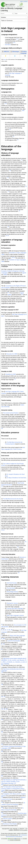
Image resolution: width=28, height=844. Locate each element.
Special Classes (7, 818)
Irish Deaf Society (11, 583)
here (5, 59)
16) (26, 186)
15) (8, 177)
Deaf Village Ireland (12, 591)
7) (22, 110)
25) (8, 292)
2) (17, 39)
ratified (5, 274)
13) (21, 159)
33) (25, 541)
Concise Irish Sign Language (15, 608)
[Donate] (11, 838)
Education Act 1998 (11, 354)
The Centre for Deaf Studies (10, 413)
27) (15, 379)
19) (25, 219)
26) (22, 294)
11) (13, 136)
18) (19, 210)
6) (6, 103)
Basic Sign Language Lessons (15, 615)
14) (10, 170)
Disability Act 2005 (11, 374)
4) (14, 42)
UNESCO (6, 51)
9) (23, 110)
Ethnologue (15, 51)
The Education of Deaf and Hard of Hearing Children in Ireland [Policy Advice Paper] (12, 788)
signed (24, 272)
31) (2, 530)
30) (24, 528)
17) (8, 191)
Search (13, 13)
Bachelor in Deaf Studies (10, 824)
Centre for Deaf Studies (13, 640)
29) (2, 486)
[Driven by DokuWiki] (17, 840)
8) (1, 644)
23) (12, 257)
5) (5, 103)
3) (13, 42)
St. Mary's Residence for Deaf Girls (16, 477)
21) (6, 235)
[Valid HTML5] (24, 838)
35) (18, 572)
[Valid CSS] (11, 840)
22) (8, 235)
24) (14, 257)
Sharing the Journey (12, 603)
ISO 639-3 (8, 44)
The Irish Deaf (11, 588)
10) (10, 129)
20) (8, 226)
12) (17, 139)
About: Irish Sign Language (17, 635)
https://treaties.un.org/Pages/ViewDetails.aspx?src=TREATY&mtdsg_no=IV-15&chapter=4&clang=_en (13, 781)
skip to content (23, 1)
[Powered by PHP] (17, 838)
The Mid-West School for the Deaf (12, 498)
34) (18, 547)
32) (3, 530)
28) (2, 428)
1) (16, 39)
